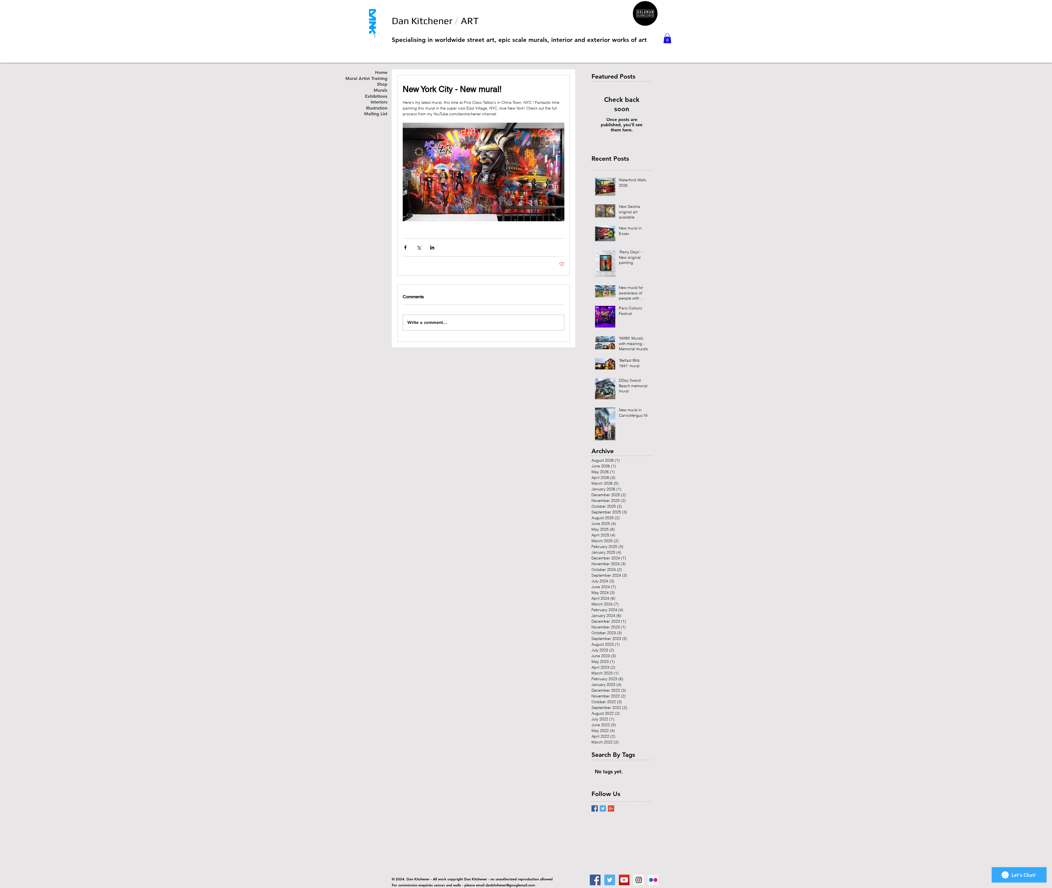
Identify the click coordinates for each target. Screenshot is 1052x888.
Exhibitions (376, 96)
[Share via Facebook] (405, 247)
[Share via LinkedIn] (432, 247)
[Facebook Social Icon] (595, 880)
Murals (380, 90)
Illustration (376, 108)
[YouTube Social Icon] (624, 880)
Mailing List (375, 114)
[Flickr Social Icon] (653, 880)
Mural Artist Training (372, 78)
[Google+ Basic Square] (611, 808)
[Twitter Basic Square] (603, 808)
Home (381, 72)
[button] (667, 38)
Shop (382, 84)
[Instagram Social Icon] (638, 880)
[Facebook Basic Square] (594, 808)
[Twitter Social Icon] (609, 880)
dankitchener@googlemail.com (510, 885)
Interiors (379, 102)
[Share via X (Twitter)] (418, 247)
